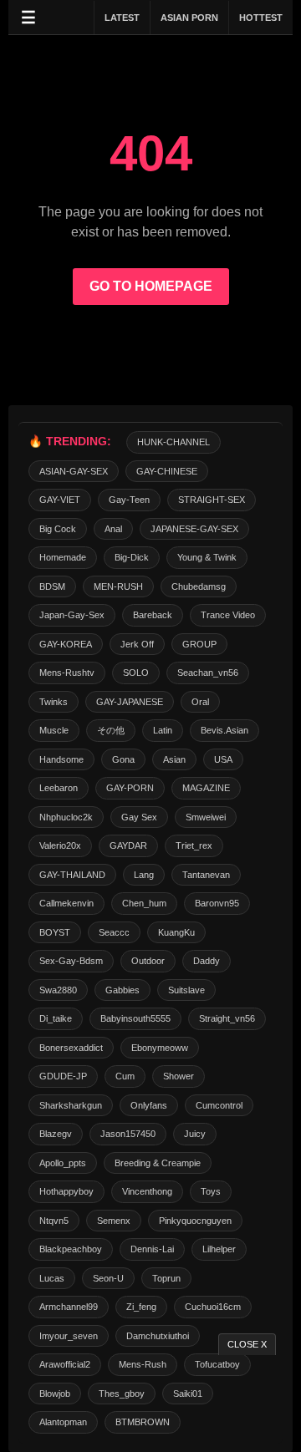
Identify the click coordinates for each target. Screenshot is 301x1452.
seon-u (108, 1278)
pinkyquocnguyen (195, 1221)
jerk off (137, 644)
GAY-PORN (130, 788)
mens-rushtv (66, 673)
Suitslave (186, 990)
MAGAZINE (206, 788)
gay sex (139, 817)
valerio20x (60, 845)
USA (223, 759)
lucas (51, 1278)
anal (113, 529)
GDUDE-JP (63, 1076)
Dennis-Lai (152, 1249)
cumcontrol (219, 1105)
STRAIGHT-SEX (211, 500)
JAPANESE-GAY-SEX (194, 529)
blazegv (55, 1134)
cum (125, 1076)
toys (211, 1191)
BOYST (54, 932)
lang (144, 875)
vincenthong (147, 1191)
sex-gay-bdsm (71, 961)
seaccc (114, 932)
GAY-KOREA (65, 644)
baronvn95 (217, 903)
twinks (53, 702)
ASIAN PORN (189, 18)
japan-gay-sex (72, 615)
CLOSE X (247, 1344)
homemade (62, 557)
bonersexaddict (71, 1048)
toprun (166, 1278)
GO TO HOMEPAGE (150, 286)
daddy (206, 961)
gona (123, 759)
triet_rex (194, 845)
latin (162, 730)
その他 (111, 730)
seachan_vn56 (207, 673)
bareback (152, 615)
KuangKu (176, 932)
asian (174, 759)
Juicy (195, 1134)
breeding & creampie (158, 1163)
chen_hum (144, 903)
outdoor (148, 961)
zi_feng (141, 1307)
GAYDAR (128, 845)
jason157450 (128, 1134)
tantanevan (206, 875)
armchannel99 (68, 1307)
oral (200, 702)
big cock (57, 529)
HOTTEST (261, 18)
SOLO (136, 673)
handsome (61, 759)
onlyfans (148, 1105)
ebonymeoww (159, 1048)
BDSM (52, 586)
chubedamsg (198, 586)
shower (178, 1076)
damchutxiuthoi (157, 1336)
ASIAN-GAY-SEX (73, 471)
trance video (228, 615)
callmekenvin (66, 903)
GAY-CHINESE (166, 471)
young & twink (207, 557)
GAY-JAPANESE (129, 702)
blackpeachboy (70, 1249)
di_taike (55, 1018)
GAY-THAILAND (72, 875)
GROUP (199, 644)
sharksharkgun (70, 1105)
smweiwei (206, 817)
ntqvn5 (54, 1221)
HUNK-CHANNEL (173, 442)
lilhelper (219, 1249)
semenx (113, 1221)
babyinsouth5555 (135, 1018)
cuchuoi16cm (213, 1307)
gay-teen (129, 500)
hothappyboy (66, 1191)
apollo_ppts (62, 1163)
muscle (54, 730)
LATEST (122, 18)
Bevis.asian (224, 730)
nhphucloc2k (66, 817)
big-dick (132, 557)
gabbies (122, 990)
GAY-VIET (59, 500)
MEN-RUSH (118, 586)
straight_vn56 (227, 1018)
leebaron (58, 788)
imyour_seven (68, 1336)
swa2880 (58, 990)
